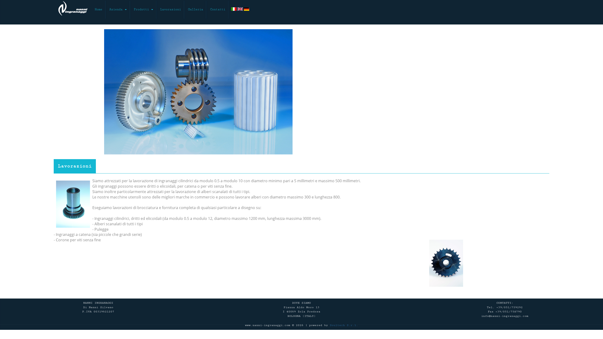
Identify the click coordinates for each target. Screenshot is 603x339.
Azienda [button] (116, 9)
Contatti (217, 9)
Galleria (195, 9)
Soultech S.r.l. (344, 325)
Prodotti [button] (142, 9)
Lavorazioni (170, 9)
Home (100, 9)
